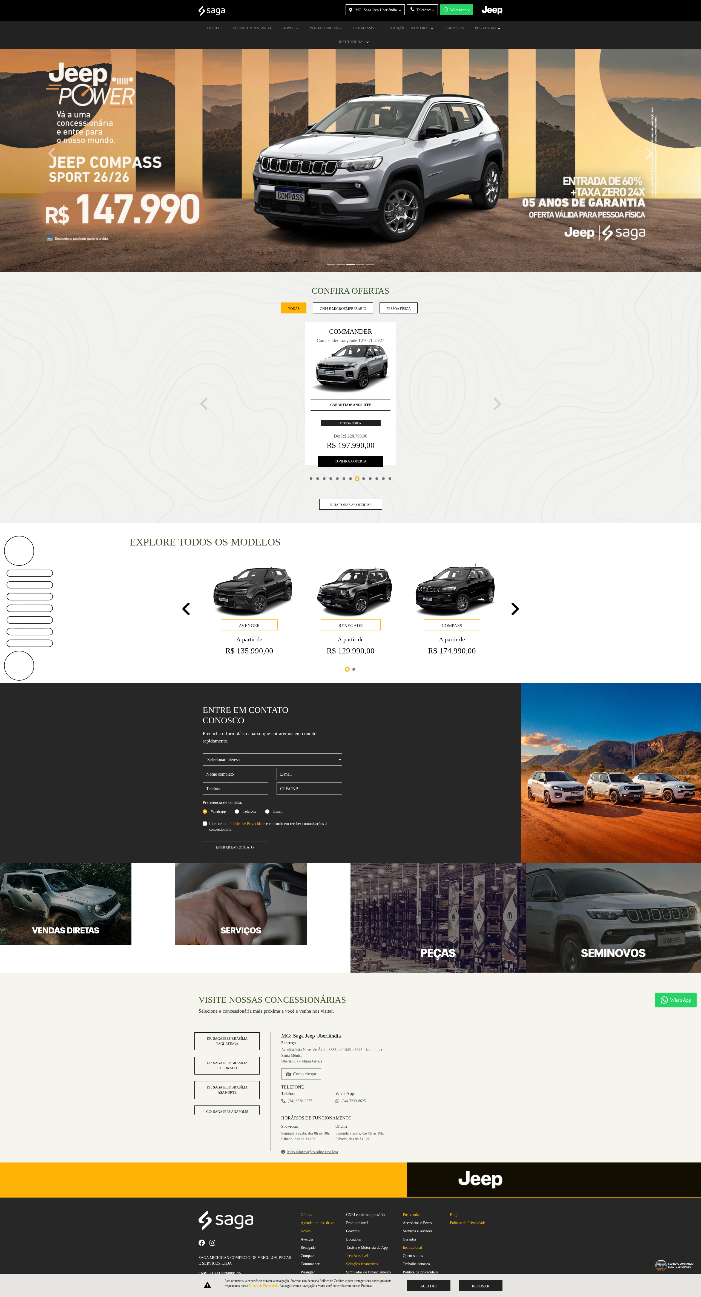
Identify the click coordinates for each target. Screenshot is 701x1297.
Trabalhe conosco (416, 1235)
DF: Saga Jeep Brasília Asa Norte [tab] (227, 1041)
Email (278, 763)
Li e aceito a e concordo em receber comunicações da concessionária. (268, 778)
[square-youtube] (222, 1213)
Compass (307, 1227)
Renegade (308, 1219)
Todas (294, 309)
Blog (453, 1186)
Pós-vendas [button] (486, 28)
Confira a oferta (350, 413)
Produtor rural (357, 1194)
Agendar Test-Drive (418, 1252)
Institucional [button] (352, 42)
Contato (409, 1260)
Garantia (409, 1211)
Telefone (249, 763)
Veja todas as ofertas (350, 456)
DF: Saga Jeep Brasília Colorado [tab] (227, 1017)
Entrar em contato (235, 799)
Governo (353, 1202)
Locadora (353, 1211)
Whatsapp (218, 763)
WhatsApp (458, 10)
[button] (52, 153)
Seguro (351, 1252)
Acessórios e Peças (417, 1194)
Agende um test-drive (252, 28)
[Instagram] (214, 1213)
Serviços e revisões (417, 1202)
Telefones (423, 10)
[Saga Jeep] (212, 11)
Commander (310, 1235)
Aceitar (428, 1286)
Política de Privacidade (247, 775)
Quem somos (413, 1227)
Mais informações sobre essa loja (312, 1103)
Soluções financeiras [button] (409, 28)
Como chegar (304, 1025)
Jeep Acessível (365, 28)
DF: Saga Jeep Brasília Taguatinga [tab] (227, 993)
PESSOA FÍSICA (398, 309)
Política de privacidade (420, 1243)
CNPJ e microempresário (365, 1186)
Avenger (307, 1211)
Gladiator (308, 1252)
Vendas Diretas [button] (324, 28)
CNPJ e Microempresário (343, 309)
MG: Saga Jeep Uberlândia (376, 10)
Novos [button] (289, 28)
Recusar (480, 1286)
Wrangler (308, 1243)
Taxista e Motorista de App (367, 1219)
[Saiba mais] (65, 856)
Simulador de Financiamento (368, 1243)
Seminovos (454, 28)
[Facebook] (204, 1213)
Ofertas (214, 28)
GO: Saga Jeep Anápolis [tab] (227, 1063)
